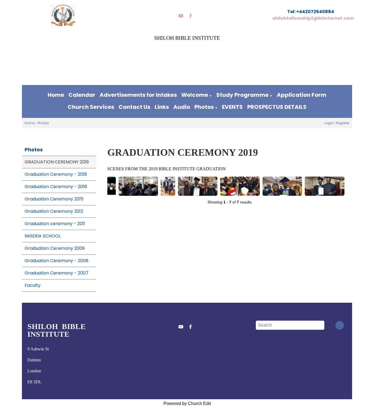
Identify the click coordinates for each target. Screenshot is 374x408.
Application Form (301, 95)
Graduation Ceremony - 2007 (56, 273)
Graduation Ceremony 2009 (55, 248)
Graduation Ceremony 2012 (54, 211)
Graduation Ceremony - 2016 (56, 186)
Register (342, 123)
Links (162, 107)
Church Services (91, 107)
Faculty (33, 285)
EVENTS (232, 107)
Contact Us (134, 107)
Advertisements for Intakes (138, 95)
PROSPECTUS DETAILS (277, 107)
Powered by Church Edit (187, 403)
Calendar (81, 95)
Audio (181, 107)
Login (328, 123)
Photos (204, 107)
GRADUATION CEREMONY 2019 (57, 162)
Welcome (194, 95)
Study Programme (242, 95)
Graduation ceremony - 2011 (55, 223)
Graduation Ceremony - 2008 (56, 260)
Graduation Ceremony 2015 (54, 199)
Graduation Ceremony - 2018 (56, 174)
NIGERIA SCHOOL (43, 236)
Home (56, 95)
